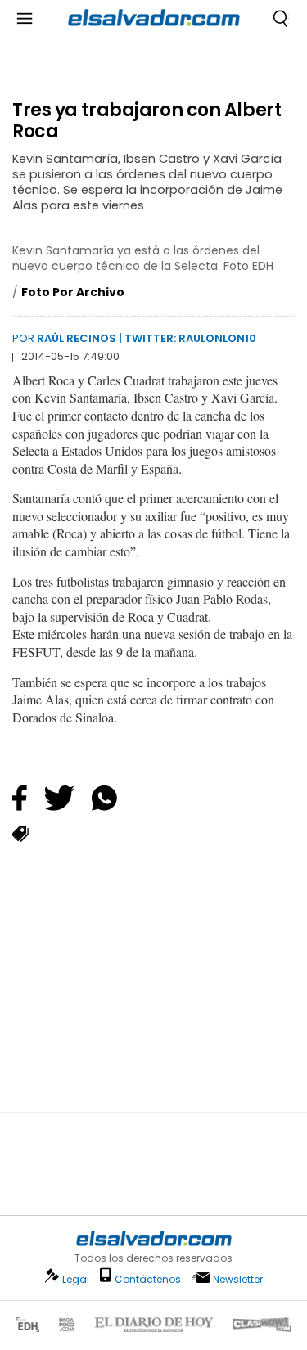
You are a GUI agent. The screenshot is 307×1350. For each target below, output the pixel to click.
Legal (75, 1279)
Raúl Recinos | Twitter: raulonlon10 (146, 338)
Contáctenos (148, 1279)
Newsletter (238, 1279)
